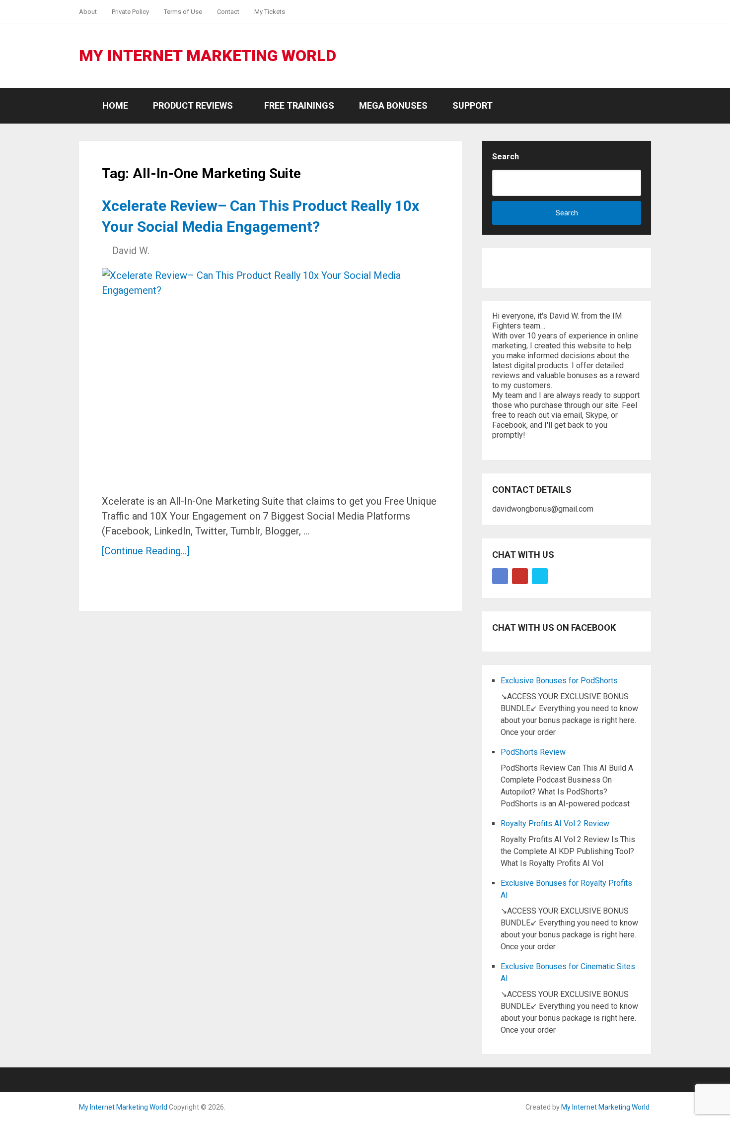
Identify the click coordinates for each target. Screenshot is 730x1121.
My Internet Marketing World (207, 56)
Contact (228, 11)
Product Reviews (193, 105)
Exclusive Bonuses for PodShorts (559, 680)
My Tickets (269, 11)
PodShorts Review (533, 752)
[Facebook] (500, 576)
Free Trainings (299, 105)
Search (505, 156)
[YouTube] (520, 576)
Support (472, 105)
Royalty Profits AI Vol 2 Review (555, 823)
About (88, 11)
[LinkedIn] (540, 576)
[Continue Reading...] (146, 551)
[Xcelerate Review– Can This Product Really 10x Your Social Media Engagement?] (266, 377)
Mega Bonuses (393, 105)
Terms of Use (183, 11)
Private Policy (130, 11)
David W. (130, 251)
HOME (114, 105)
